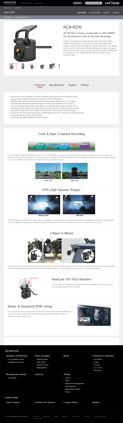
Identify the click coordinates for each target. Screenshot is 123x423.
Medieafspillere (42, 368)
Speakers (96, 402)
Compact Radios (71, 402)
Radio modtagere (42, 356)
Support (106, 12)
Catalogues (8, 17)
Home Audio (39, 3)
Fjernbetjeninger (70, 386)
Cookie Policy (38, 419)
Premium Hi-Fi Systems (45, 402)
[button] (33, 43)
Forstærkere (98, 359)
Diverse (67, 392)
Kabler (67, 381)
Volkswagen (12, 378)
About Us (36, 417)
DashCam (39, 374)
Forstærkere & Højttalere (103, 356)
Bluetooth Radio (42, 359)
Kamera (67, 378)
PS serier (97, 365)
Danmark (77, 3)
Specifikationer (95, 12)
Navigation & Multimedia (17, 356)
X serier (96, 362)
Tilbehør (116, 12)
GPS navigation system (16, 359)
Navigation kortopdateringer (74, 383)
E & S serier (98, 368)
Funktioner (81, 12)
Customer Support (100, 417)
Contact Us (87, 417)
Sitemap (64, 417)
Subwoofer (97, 370)
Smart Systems (13, 402)
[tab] (39, 86)
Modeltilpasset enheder (16, 374)
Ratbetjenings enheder (73, 389)
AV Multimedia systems (16, 362)
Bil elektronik (26, 3)
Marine (66, 356)
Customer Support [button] (20, 17)
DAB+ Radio (41, 362)
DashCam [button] (18, 8)
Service (56, 417)
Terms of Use (75, 417)
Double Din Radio (43, 365)
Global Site (46, 417)
